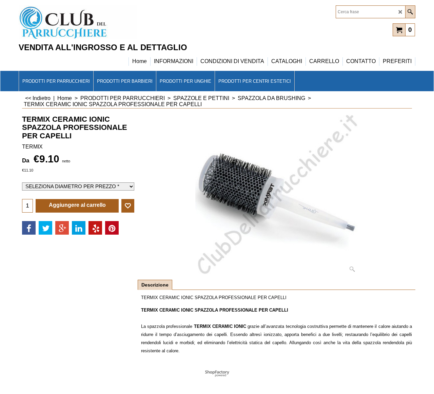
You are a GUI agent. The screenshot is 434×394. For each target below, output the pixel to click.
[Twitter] (45, 228)
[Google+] (62, 228)
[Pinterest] (112, 228)
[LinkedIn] (78, 228)
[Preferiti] (127, 205)
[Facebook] (29, 228)
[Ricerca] (410, 12)
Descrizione (155, 285)
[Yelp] (95, 228)
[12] (78, 22)
